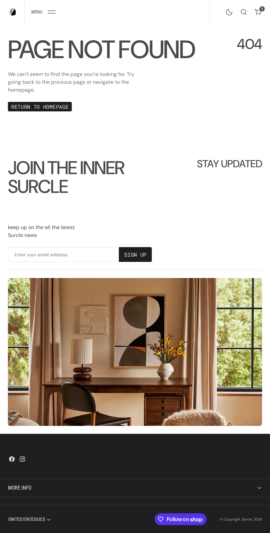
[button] (43, 12)
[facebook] (12, 459)
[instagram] (22, 459)
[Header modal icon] (52, 12)
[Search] (244, 12)
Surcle (247, 519)
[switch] (227, 10)
